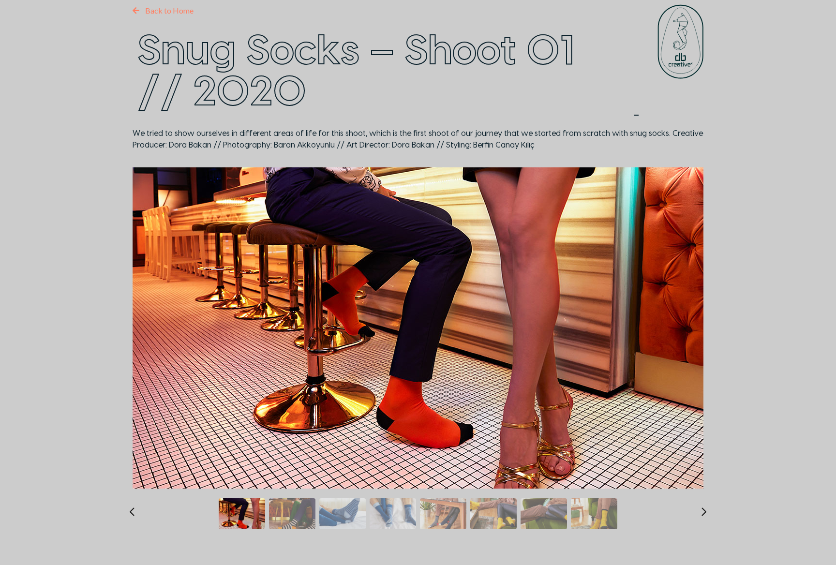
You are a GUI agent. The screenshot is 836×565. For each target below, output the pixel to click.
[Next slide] (703, 511)
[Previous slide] (132, 511)
